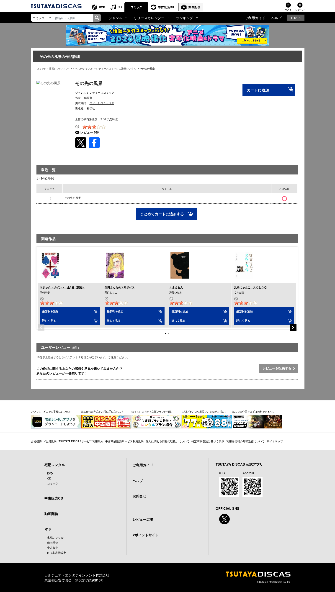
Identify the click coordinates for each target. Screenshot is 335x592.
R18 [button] (294, 17)
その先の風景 (73, 198)
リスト (288, 9)
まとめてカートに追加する (162, 214)
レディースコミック (102, 92)
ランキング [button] (184, 17)
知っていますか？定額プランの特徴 (151, 411)
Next (293, 327)
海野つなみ (175, 292)
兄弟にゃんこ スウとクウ (250, 287)
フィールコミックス (102, 103)
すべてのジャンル (83, 68)
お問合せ (139, 496)
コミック (136, 7)
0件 (96, 132)
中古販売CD (166, 7)
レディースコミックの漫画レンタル (116, 68)
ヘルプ (276, 17)
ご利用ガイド (255, 17)
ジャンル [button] (115, 17)
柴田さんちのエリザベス (120, 287)
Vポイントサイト (146, 534)
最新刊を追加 (50, 311)
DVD (102, 7)
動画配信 (194, 7)
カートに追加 (258, 90)
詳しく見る (49, 320)
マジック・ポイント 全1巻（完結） (62, 287)
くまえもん (176, 287)
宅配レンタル (55, 537)
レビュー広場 (143, 519)
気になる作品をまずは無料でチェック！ (254, 411)
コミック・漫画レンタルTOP (52, 68)
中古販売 (52, 547)
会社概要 (36, 441)
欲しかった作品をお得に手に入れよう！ (103, 411)
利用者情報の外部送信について (245, 441)
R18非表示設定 (56, 552)
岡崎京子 (45, 292)
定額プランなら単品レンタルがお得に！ (204, 411)
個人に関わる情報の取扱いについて (167, 441)
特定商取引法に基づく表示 (207, 441)
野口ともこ (111, 292)
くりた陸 (239, 292)
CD (120, 7)
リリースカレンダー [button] (149, 17)
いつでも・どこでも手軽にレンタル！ (52, 411)
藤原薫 (88, 98)
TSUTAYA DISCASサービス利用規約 (81, 441)
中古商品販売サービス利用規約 (124, 441)
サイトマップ (275, 441)
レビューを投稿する (278, 368)
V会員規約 (50, 441)
